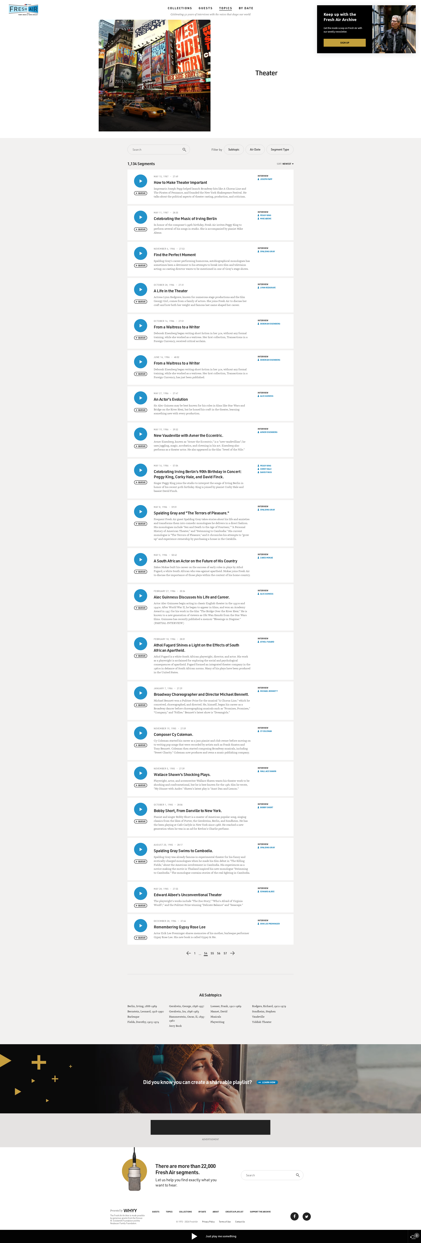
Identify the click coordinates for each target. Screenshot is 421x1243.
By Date (246, 8)
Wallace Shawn (268, 771)
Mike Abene (265, 218)
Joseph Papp (266, 179)
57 (225, 953)
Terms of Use (225, 1221)
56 (219, 953)
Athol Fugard (267, 641)
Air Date (255, 149)
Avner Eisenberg (268, 432)
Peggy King (265, 215)
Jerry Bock (175, 1026)
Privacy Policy (208, 1221)
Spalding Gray (267, 251)
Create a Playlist (234, 1211)
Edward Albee (267, 891)
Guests (206, 8)
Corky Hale (266, 469)
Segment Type (280, 149)
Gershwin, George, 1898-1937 (186, 1006)
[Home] (23, 10)
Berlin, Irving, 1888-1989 (142, 1006)
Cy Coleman (266, 731)
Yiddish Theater (262, 1022)
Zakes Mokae (266, 557)
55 (212, 953)
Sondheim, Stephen (264, 1011)
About (216, 1211)
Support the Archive (260, 1211)
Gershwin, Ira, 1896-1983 (184, 1011)
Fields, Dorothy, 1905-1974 (143, 1022)
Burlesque (133, 1017)
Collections (180, 8)
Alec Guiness (266, 396)
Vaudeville (258, 1017)
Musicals (215, 1017)
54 (206, 953)
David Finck (266, 472)
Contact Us (240, 1221)
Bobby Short (266, 807)
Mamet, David (218, 1011)
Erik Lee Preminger (270, 923)
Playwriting (217, 1022)
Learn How (268, 1082)
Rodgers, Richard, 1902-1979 (269, 1006)
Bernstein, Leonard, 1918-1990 (145, 1011)
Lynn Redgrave (268, 287)
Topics (225, 8)
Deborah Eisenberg (270, 323)
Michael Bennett (269, 691)
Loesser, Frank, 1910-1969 (225, 1006)
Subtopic (233, 149)
